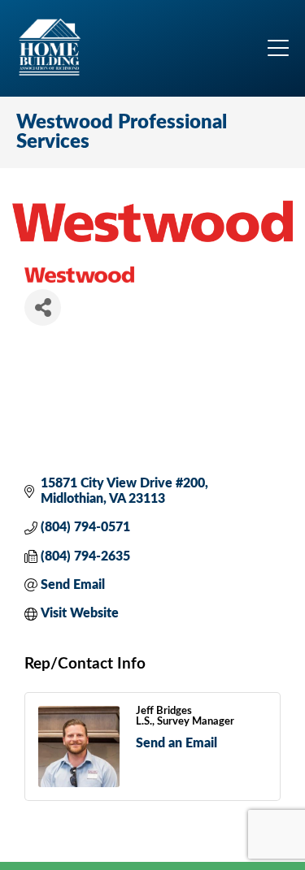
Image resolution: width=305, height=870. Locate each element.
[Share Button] (42, 307)
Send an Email (176, 743)
